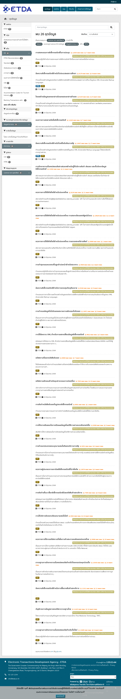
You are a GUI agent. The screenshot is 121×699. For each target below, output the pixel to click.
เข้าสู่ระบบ (114, 2)
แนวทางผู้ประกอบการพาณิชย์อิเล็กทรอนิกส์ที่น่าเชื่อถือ (57, 469)
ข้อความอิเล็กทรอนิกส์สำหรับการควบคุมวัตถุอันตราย (57, 288)
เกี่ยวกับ (71, 9)
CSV (37, 63)
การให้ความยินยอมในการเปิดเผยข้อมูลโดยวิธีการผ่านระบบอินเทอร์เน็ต (63, 425)
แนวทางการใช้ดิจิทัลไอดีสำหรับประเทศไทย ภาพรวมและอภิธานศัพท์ (62, 241)
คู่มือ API (58, 652)
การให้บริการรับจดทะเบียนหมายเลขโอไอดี (52, 515)
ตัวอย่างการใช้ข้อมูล (84, 9)
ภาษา (72, 674)
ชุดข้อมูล (47, 9)
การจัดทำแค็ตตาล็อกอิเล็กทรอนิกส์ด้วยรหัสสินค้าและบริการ (59, 492)
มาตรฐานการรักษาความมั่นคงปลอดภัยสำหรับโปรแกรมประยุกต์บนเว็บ (63, 562)
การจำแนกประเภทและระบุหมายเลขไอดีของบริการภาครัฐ (57, 446)
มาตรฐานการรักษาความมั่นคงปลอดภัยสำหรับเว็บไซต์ (57, 630)
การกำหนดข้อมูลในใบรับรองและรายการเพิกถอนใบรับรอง (58, 311)
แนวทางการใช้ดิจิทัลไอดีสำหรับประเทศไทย (52, 192)
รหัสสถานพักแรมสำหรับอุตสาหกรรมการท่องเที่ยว (55, 381)
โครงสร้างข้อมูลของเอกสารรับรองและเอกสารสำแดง (56, 96)
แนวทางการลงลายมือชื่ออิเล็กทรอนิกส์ (51, 120)
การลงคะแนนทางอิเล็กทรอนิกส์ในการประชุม (53, 52)
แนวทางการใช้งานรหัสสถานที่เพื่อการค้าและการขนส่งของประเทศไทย (63, 539)
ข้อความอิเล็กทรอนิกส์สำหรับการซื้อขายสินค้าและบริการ (58, 588)
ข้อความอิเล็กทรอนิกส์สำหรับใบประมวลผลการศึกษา (56, 73)
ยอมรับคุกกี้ (60, 696)
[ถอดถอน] (63, 40)
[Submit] (115, 9)
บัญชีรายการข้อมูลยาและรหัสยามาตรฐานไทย (54, 609)
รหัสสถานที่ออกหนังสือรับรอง (48, 357)
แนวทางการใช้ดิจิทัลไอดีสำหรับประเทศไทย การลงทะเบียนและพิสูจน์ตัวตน (64, 215)
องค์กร (56, 9)
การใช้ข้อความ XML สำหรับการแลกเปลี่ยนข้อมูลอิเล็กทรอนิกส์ (60, 334)
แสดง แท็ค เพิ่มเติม (10, 105)
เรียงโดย (84, 34)
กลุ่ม (64, 9)
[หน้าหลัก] (5, 19)
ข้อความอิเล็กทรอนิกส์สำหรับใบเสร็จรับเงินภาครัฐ (55, 143)
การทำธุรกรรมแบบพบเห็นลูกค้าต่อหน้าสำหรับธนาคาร (57, 264)
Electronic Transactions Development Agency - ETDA (37, 662)
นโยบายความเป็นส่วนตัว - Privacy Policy (84, 670)
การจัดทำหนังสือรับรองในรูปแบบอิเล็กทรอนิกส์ (54, 404)
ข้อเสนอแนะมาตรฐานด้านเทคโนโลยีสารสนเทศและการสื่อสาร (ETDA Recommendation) (93, 56)
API (52, 652)
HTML (38, 86)
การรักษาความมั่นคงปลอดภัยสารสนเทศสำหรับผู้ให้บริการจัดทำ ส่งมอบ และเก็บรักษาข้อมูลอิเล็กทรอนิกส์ (71, 168)
